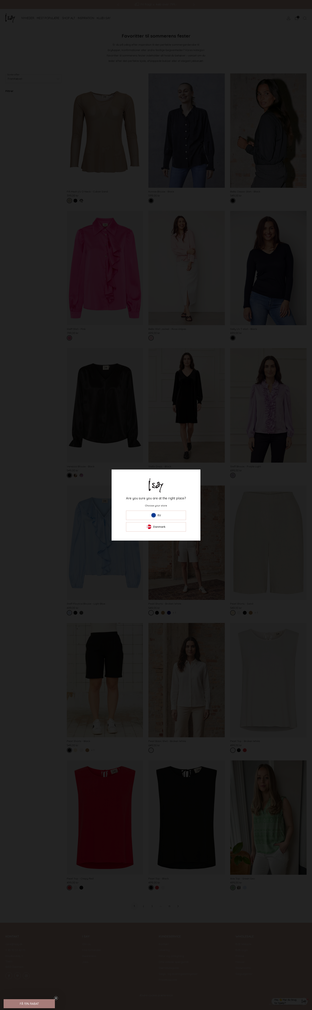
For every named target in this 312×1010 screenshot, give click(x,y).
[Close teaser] (56, 998)
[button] (29, 1003)
